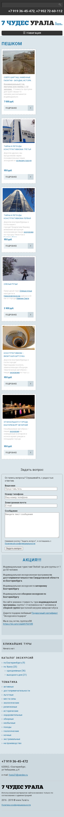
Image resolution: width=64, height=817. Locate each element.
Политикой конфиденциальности (20, 544)
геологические (11, 731)
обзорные (9, 719)
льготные (9, 695)
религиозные (10, 707)
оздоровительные (13, 715)
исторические (11, 711)
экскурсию (28, 232)
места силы (10, 699)
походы (7, 727)
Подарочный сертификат (45, 613)
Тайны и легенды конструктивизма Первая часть (17, 218)
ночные (7, 735)
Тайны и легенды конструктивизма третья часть (17, 149)
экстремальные (12, 739)
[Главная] (32, 23)
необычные (9, 723)
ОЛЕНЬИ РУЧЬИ (11, 284)
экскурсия (14, 431)
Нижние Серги (22, 298)
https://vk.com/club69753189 (18, 624)
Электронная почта (15, 502)
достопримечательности (17, 690)
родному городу (23, 161)
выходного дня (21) (17, 675)
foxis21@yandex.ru (18, 775)
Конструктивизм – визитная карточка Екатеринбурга (14, 356)
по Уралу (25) (10, 666)
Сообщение (11, 511)
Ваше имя (10, 485)
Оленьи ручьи (26, 291)
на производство (12, 743)
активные (9, 686)
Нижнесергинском (12, 296)
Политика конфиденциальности (16, 805)
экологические (11, 703)
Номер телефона (14, 494)
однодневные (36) (16, 670)
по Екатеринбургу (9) (14, 662)
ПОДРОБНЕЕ (11, 108)
